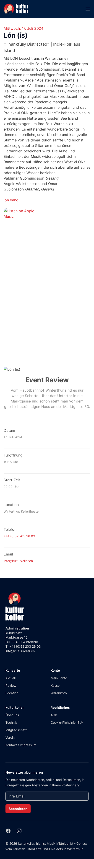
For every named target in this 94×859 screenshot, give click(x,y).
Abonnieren (18, 809)
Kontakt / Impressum (20, 745)
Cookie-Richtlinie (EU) (67, 722)
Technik (11, 722)
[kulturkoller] (14, 606)
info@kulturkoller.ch (18, 561)
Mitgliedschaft (16, 730)
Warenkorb (59, 693)
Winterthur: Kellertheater (22, 511)
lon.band (11, 200)
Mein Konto (59, 678)
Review (10, 685)
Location (11, 693)
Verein (10, 737)
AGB (54, 715)
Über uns (12, 715)
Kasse (55, 685)
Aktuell (10, 678)
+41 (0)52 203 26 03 (19, 536)
